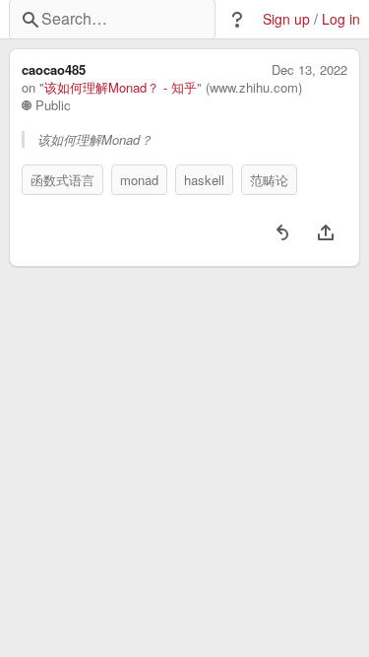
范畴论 (269, 179)
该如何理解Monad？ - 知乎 (120, 88)
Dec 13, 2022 (309, 70)
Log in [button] (341, 19)
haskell (204, 179)
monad (139, 179)
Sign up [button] (286, 19)
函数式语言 (62, 179)
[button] (237, 20)
